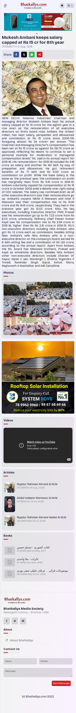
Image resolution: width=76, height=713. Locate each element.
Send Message (61, 683)
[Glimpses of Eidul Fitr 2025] (15, 299)
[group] (38, 22)
